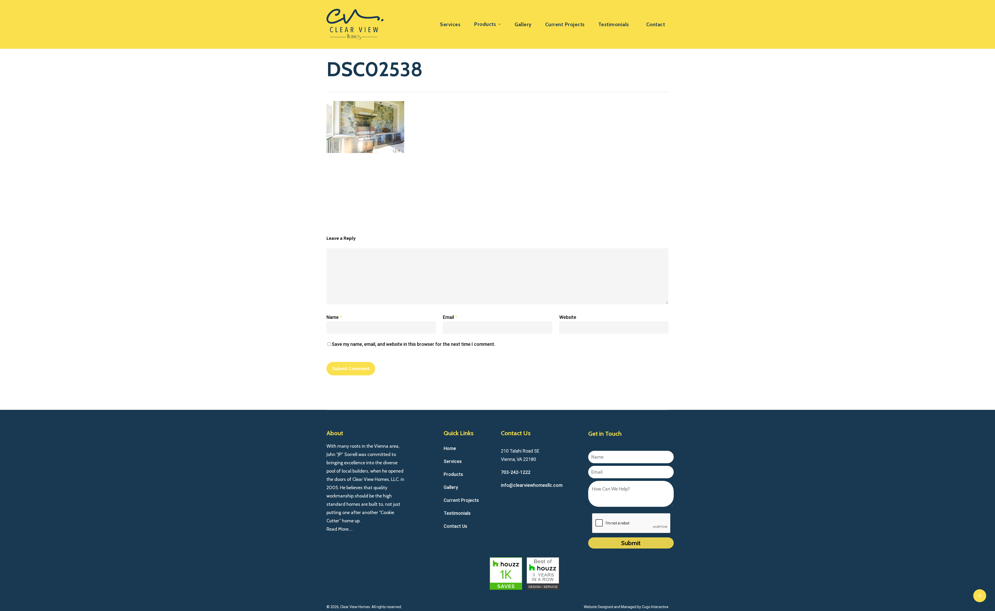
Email (450, 317)
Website (567, 317)
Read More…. (339, 529)
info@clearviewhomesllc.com (532, 485)
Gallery (451, 487)
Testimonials (457, 513)
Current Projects (461, 500)
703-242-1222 (515, 472)
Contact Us (455, 526)
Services (453, 461)
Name (334, 317)
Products (453, 474)
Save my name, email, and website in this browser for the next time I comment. (413, 344)
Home (450, 448)
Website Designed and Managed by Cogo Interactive (626, 607)
